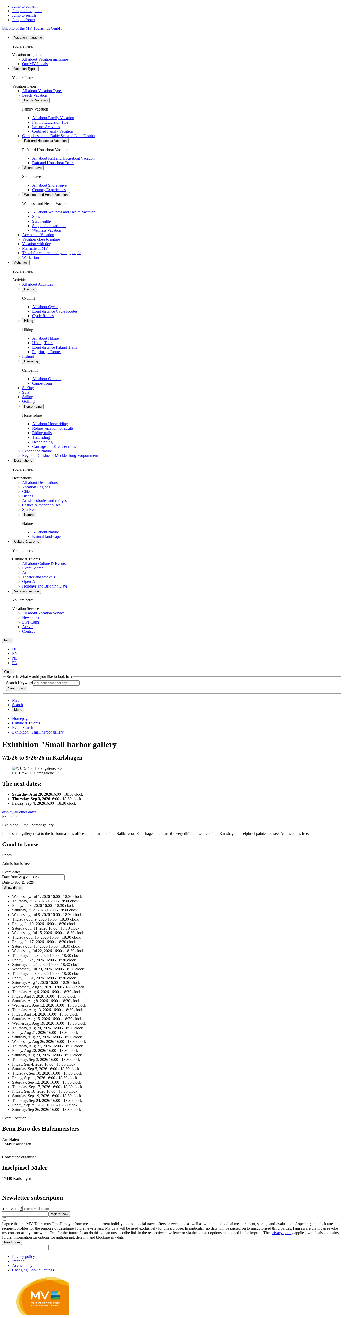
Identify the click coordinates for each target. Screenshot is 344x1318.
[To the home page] (32, 28)
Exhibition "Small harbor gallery (38, 732)
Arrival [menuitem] (27, 627)
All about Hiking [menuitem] (45, 338)
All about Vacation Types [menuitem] (42, 91)
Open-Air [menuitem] (30, 581)
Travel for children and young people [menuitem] (51, 253)
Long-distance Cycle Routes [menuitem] (54, 311)
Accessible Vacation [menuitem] (38, 235)
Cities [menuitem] (26, 491)
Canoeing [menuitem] (31, 361)
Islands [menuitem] (27, 496)
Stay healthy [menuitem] (42, 221)
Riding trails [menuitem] (42, 433)
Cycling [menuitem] (29, 289)
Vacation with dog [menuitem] (36, 244)
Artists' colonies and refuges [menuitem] (44, 500)
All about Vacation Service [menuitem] (43, 613)
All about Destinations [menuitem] (40, 482)
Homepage (20, 718)
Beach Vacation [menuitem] (34, 95)
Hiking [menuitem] (28, 321)
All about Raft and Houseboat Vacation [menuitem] (63, 158)
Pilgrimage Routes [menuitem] (46, 352)
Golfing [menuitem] (28, 401)
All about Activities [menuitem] (37, 284)
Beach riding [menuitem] (42, 442)
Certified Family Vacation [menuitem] (52, 131)
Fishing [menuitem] (28, 356)
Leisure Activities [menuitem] (46, 127)
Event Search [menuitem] (32, 568)
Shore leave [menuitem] (33, 168)
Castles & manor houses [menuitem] (41, 505)
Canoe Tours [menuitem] (42, 383)
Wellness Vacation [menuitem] (46, 230)
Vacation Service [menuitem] (26, 591)
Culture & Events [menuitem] (26, 541)
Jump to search (24, 15)
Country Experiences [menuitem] (49, 190)
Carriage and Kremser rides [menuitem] (54, 446)
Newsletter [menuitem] (30, 617)
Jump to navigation (27, 11)
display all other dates (19, 812)
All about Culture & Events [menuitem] (44, 563)
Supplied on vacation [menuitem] (49, 226)
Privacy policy (23, 1256)
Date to (8, 882)
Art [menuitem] (24, 572)
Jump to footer (23, 20)
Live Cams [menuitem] (31, 622)
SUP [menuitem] (26, 392)
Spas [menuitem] (36, 216)
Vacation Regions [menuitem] (36, 487)
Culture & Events (26, 723)
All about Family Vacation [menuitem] (53, 118)
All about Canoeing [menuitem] (47, 379)
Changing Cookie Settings (33, 1270)
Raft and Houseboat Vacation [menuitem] (45, 141)
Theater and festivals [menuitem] (38, 577)
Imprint (18, 1261)
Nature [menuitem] (29, 515)
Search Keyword (19, 683)
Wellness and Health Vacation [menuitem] (46, 195)
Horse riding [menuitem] (33, 406)
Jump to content (24, 6)
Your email (12, 1208)
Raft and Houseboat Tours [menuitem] (53, 163)
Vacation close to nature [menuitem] (41, 239)
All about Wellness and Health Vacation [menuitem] (63, 212)
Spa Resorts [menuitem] (31, 509)
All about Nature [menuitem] (45, 532)
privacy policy (282, 1233)
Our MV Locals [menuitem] (35, 64)
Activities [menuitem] (21, 262)
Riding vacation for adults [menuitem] (52, 428)
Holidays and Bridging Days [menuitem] (45, 586)
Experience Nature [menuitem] (37, 451)
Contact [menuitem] (28, 631)
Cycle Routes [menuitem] (43, 316)
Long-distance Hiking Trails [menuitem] (54, 347)
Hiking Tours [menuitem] (42, 343)
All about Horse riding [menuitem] (50, 424)
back (7, 640)
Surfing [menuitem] (28, 388)
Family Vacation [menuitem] (36, 100)
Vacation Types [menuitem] (25, 69)
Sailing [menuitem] (27, 397)
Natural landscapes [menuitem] (47, 536)
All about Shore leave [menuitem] (49, 185)
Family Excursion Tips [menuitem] (50, 122)
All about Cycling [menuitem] (46, 307)
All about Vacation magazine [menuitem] (45, 59)
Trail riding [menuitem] (41, 437)
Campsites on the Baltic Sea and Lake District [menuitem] (58, 136)
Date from (10, 877)
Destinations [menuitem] (23, 460)
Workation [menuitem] (30, 257)
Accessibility (22, 1265)
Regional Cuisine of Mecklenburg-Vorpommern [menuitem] (60, 455)
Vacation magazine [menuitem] (28, 37)
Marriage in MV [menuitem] (35, 248)
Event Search (22, 727)
